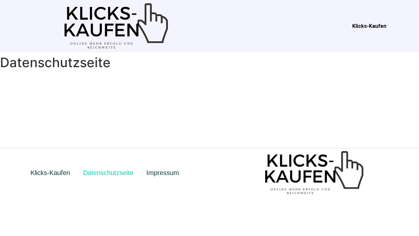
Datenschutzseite (108, 172)
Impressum (162, 172)
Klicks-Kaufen (369, 26)
